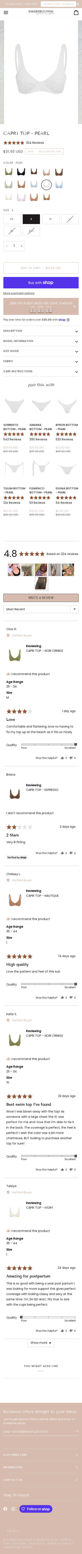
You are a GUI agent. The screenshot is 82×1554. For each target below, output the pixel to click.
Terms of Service (60, 1543)
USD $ (11, 1531)
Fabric (8, 361)
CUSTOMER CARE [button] (15, 1455)
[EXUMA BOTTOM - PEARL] (67, 468)
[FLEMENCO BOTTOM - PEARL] (40, 468)
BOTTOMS (19, 1543)
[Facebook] (5, 1509)
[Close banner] (77, 4)
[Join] (75, 1431)
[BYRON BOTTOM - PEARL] (67, 405)
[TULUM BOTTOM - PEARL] (14, 468)
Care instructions (18, 371)
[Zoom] (14, 116)
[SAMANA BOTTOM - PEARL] (40, 405)
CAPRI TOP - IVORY (39, 1207)
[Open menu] (9, 12)
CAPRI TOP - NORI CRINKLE (44, 651)
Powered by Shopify (18, 1547)
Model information (18, 341)
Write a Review (41, 597)
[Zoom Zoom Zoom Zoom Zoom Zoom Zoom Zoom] (41, 72)
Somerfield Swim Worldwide (28, 1540)
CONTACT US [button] (12, 1480)
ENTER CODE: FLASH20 (58, 4)
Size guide (11, 351)
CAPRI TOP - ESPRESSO (42, 790)
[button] (23, 143)
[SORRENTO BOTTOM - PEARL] (14, 405)
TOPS (7, 1543)
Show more (39, 1343)
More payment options (18, 293)
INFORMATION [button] (13, 1467)
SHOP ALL (66, 1540)
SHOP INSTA (37, 1543)
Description (12, 331)
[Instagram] (13, 1509)
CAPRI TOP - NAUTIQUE (42, 896)
